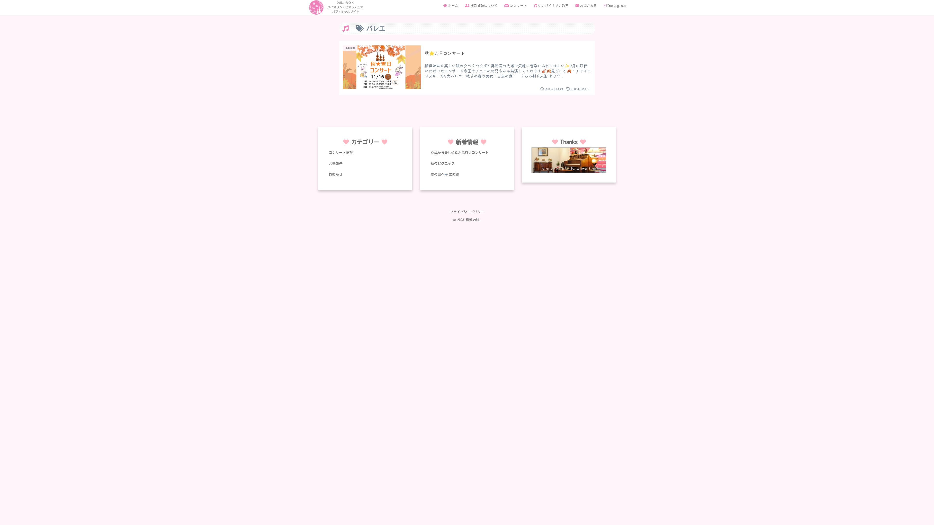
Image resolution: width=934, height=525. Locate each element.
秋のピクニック (443, 163)
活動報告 (335, 163)
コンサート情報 (341, 152)
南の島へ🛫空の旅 (445, 174)
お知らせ (335, 174)
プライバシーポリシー (467, 212)
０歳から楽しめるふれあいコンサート (460, 152)
